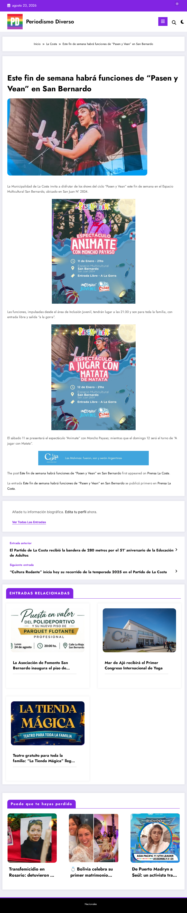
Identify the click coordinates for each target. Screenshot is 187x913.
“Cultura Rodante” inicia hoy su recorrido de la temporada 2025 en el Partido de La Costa (88, 572)
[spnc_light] (182, 22)
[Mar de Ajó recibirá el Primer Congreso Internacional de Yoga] (139, 630)
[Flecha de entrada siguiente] (176, 571)
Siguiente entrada (22, 565)
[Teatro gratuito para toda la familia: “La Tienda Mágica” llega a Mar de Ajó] (47, 723)
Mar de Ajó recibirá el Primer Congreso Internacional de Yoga (134, 665)
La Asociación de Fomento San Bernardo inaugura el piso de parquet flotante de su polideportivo (40, 665)
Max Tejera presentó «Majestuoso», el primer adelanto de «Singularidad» (154, 872)
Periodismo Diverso (50, 21)
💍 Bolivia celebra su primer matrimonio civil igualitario (32, 872)
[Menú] (163, 21)
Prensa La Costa (158, 473)
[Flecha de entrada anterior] (176, 550)
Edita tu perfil (75, 512)
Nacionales (91, 904)
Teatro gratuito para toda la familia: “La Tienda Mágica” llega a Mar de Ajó (43, 758)
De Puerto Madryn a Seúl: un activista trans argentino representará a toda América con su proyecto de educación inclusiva (96, 872)
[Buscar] (174, 22)
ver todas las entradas (29, 522)
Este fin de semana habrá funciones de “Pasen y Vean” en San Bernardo (70, 473)
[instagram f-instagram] (177, 3)
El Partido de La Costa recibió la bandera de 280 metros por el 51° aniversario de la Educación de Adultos (92, 553)
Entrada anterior (21, 543)
